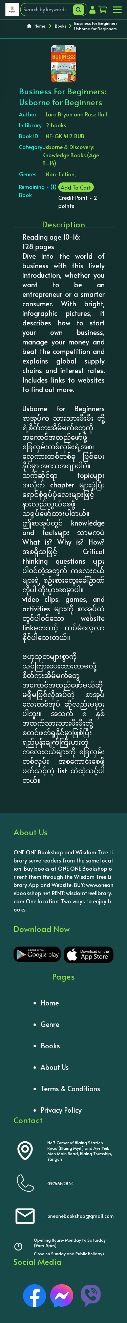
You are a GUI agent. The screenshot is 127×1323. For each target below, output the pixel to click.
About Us (55, 1067)
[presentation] (54, 71)
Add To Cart (76, 187)
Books (60, 26)
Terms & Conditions (70, 1088)
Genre (50, 1024)
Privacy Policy (61, 1110)
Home (40, 26)
